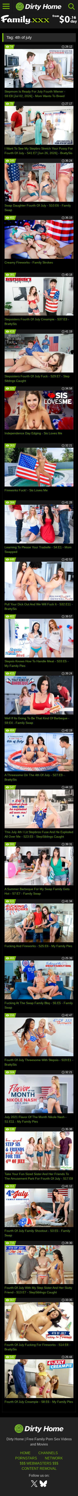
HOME (25, 1453)
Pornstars (26, 1458)
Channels (48, 1453)
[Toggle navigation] (6, 6)
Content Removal (39, 1468)
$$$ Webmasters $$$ (39, 1463)
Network (54, 1458)
